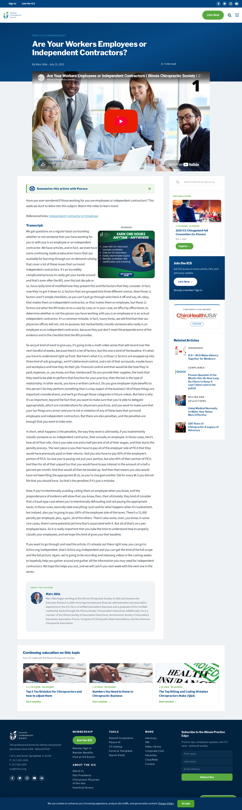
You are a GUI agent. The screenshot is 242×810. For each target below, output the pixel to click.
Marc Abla (53, 594)
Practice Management (49, 35)
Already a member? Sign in (188, 290)
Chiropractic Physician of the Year (86, 781)
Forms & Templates (121, 751)
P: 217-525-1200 (18, 760)
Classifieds (151, 760)
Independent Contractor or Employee (73, 216)
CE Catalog (115, 747)
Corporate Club (154, 751)
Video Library (153, 747)
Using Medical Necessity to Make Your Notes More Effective (202, 411)
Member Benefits (83, 753)
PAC (147, 742)
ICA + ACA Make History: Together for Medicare (203, 357)
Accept (186, 803)
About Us (78, 771)
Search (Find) (117, 755)
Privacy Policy (166, 803)
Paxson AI (115, 742)
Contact (150, 764)
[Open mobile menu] (237, 15)
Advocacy (151, 738)
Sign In (12, 3)
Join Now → (185, 282)
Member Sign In (82, 748)
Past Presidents (82, 775)
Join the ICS (28, 3)
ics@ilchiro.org (17, 769)
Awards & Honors (83, 788)
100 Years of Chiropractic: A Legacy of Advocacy (203, 427)
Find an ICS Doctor (84, 757)
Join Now (213, 15)
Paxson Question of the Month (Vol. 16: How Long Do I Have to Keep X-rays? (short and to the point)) (203, 381)
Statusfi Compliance (121, 738)
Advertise (151, 755)
